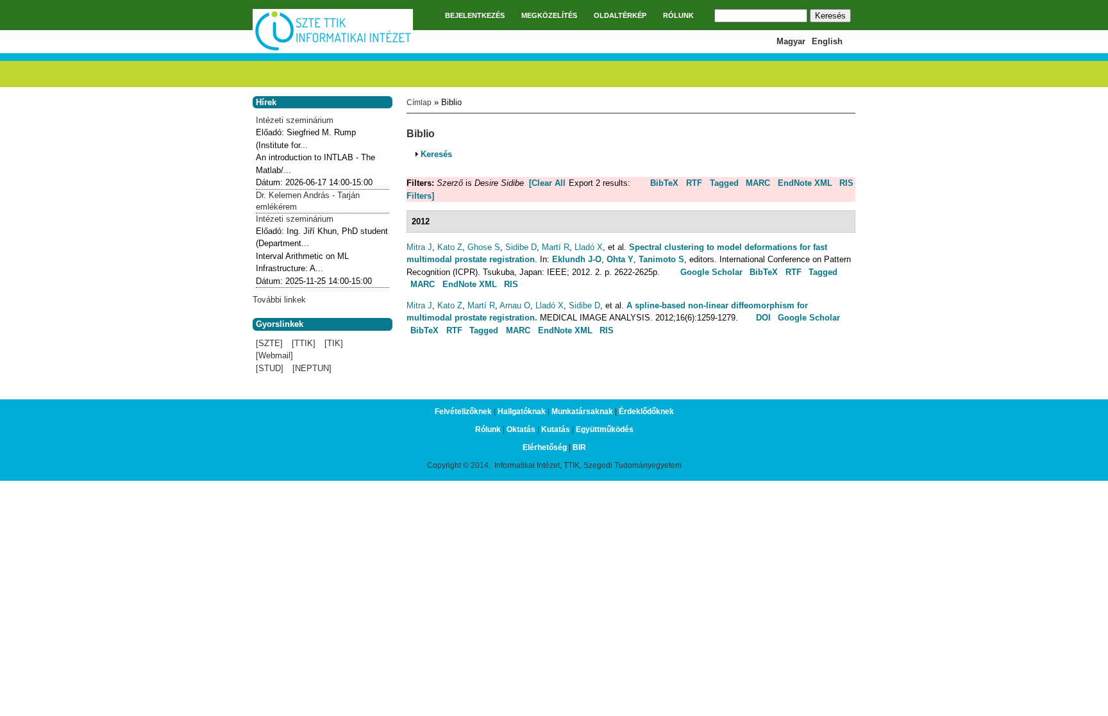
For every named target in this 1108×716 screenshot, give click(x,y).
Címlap (419, 102)
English (827, 41)
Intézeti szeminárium (294, 120)
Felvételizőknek (463, 411)
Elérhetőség (545, 447)
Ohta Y (620, 259)
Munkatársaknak (582, 411)
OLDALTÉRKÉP (620, 15)
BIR (579, 447)
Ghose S (483, 247)
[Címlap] (333, 49)
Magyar (790, 41)
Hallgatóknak (522, 411)
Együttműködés (605, 429)
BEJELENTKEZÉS (475, 15)
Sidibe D (521, 247)
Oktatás (521, 429)
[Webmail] (274, 355)
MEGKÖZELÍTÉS (549, 15)
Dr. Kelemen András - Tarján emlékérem (308, 201)
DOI (763, 317)
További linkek (279, 299)
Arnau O (514, 305)
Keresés (436, 154)
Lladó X (589, 247)
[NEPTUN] (312, 368)
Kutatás (555, 429)
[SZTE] (269, 343)
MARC (758, 183)
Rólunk (488, 429)
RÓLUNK (678, 15)
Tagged (724, 183)
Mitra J (419, 247)
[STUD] (269, 368)
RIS (846, 183)
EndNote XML (805, 183)
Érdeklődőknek (646, 411)
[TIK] (333, 343)
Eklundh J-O (576, 259)
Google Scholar (711, 272)
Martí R (555, 247)
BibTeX (664, 183)
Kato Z (449, 247)
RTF (694, 183)
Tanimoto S (661, 259)
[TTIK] (303, 343)
